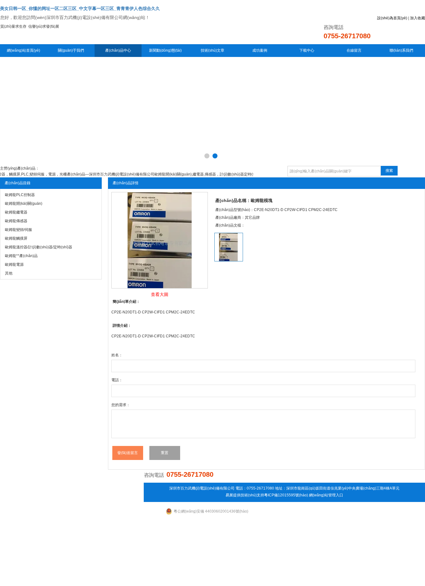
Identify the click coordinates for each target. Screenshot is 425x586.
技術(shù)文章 (212, 50)
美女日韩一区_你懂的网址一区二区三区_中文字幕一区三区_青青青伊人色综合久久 (80, 8)
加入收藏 (417, 18)
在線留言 (354, 50)
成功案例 (259, 50)
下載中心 (306, 50)
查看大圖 (159, 294)
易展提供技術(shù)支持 (245, 495)
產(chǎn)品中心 (118, 50)
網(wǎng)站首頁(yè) (23, 50)
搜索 (389, 170)
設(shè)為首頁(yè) (392, 18)
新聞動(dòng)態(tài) (165, 50)
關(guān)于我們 (71, 50)
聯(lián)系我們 (401, 50)
